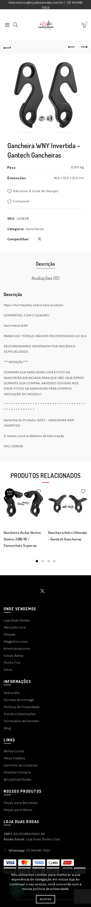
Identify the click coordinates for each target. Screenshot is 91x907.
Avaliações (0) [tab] (45, 278)
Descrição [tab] (45, 263)
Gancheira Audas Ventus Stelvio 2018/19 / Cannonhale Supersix (22, 539)
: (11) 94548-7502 (29, 850)
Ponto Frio (12, 663)
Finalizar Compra (17, 772)
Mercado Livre (14, 627)
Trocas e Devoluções (20, 714)
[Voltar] (7, 47)
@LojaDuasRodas (18, 779)
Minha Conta (14, 751)
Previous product (72, 47)
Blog (7, 728)
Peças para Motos (18, 810)
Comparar (21, 201)
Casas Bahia (13, 656)
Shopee (9, 634)
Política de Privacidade (21, 707)
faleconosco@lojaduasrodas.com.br (35, 2)
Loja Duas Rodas (17, 620)
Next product (84, 47)
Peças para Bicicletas (21, 803)
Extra (8, 670)
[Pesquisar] (15, 24)
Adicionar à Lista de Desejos (35, 191)
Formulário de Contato (21, 721)
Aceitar (45, 899)
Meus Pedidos (14, 758)
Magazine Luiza (15, 641)
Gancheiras (35, 229)
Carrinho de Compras (21, 765)
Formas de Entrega (19, 700)
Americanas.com (17, 649)
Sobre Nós (12, 693)
